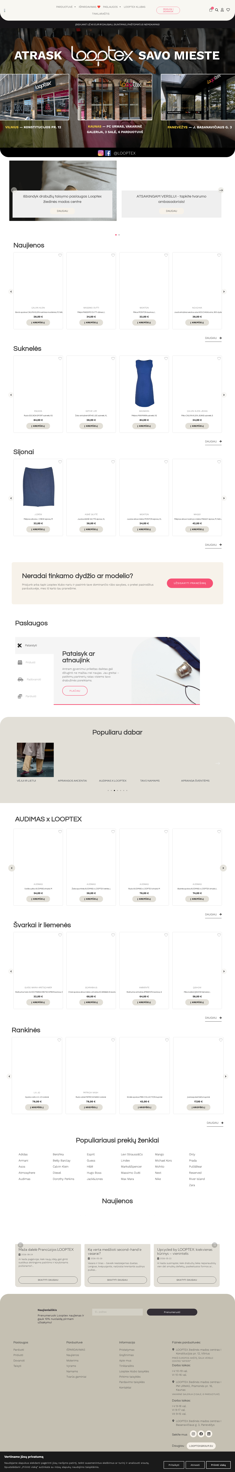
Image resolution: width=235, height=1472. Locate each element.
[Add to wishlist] (60, 255)
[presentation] (14, 190)
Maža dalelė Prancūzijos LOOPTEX (37, 1215)
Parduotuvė (64, 6)
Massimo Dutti (38, 308)
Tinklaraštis (100, 13)
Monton (91, 308)
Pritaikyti (174, 1465)
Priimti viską (218, 1465)
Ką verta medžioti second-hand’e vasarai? (111, 1215)
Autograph (197, 986)
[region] (117, 1462)
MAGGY (144, 514)
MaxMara (91, 411)
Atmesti (195, 1465)
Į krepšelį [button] (38, 322)
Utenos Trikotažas (197, 411)
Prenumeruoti (172, 1311)
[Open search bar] (216, 10)
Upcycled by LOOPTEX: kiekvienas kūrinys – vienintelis (182, 1217)
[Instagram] (193, 1432)
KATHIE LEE (38, 411)
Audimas (38, 883)
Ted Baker (197, 308)
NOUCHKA (144, 308)
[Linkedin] (208, 1432)
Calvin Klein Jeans (144, 411)
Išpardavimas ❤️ (89, 6)
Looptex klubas (134, 6)
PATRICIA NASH (36, 1091)
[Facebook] (201, 1432)
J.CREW (197, 514)
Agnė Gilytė (38, 514)
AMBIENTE (91, 986)
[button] (116, 235)
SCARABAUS (38, 986)
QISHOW (144, 986)
